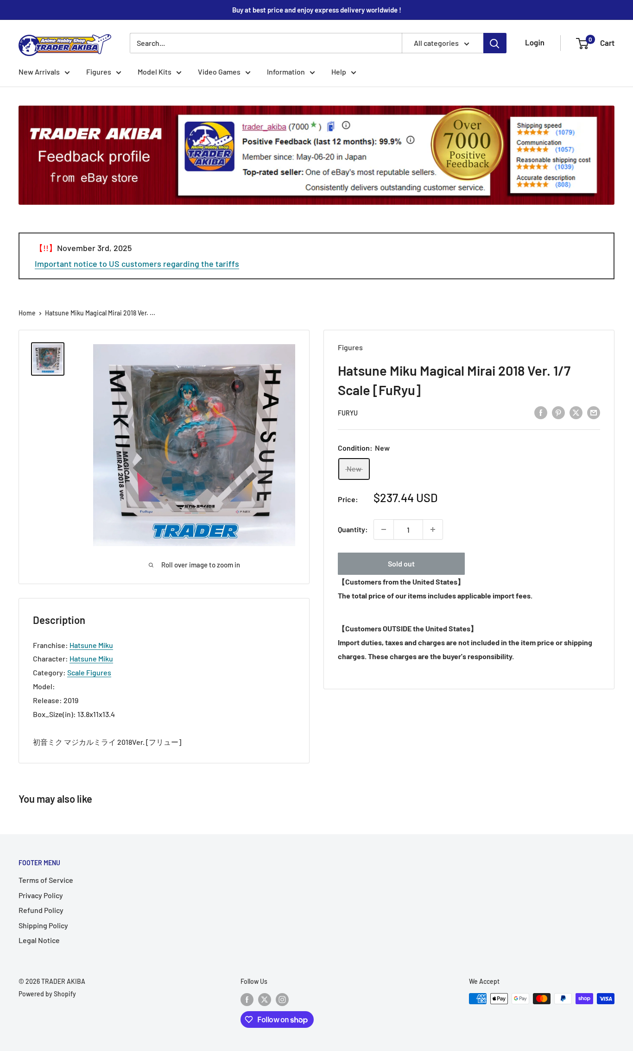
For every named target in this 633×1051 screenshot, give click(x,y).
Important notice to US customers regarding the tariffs (137, 263)
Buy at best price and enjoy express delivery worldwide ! (316, 10)
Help (338, 71)
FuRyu (348, 413)
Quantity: (353, 529)
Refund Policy (41, 910)
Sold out (401, 563)
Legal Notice (39, 940)
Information (286, 71)
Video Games (219, 71)
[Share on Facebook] (540, 412)
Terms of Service (46, 879)
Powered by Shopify (47, 994)
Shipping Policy (43, 925)
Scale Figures (89, 672)
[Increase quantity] (433, 529)
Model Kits (154, 71)
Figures (98, 71)
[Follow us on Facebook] (247, 999)
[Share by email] (593, 412)
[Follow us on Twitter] (264, 999)
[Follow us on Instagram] (282, 999)
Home (27, 313)
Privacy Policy (41, 895)
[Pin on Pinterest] (558, 412)
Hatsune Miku (91, 645)
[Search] (494, 43)
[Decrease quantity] (383, 529)
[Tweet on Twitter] (576, 412)
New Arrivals (39, 71)
